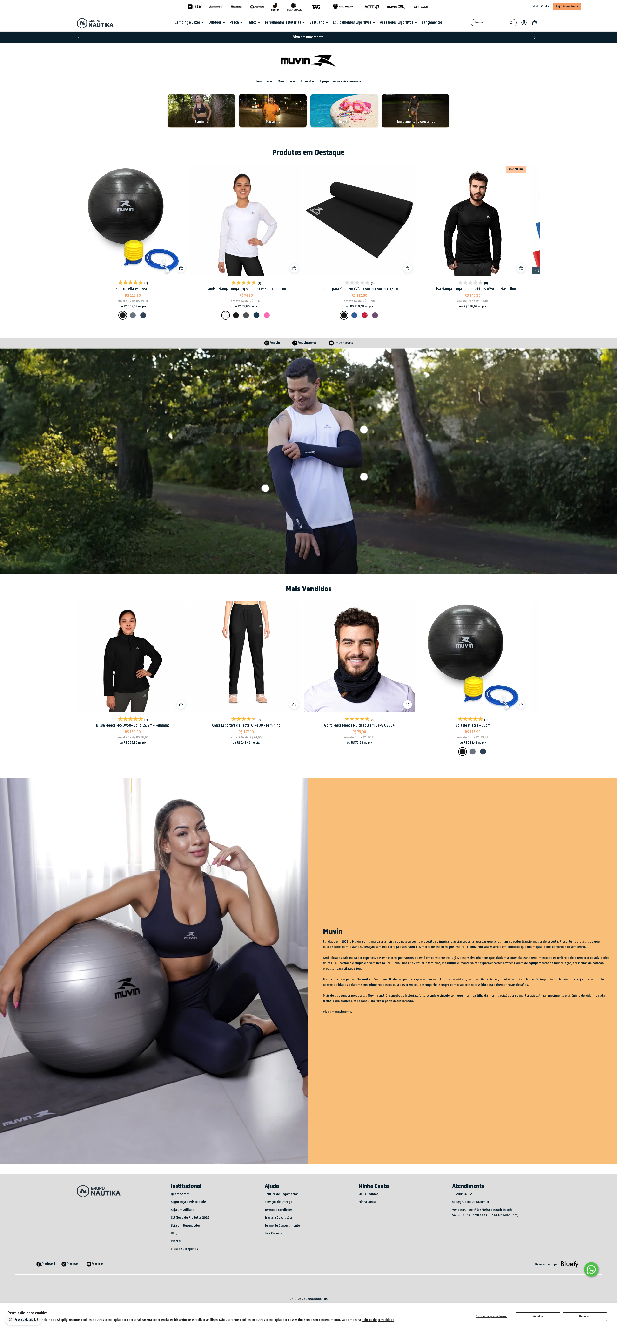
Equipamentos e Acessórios (339, 81)
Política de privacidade (378, 1320)
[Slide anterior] (79, 37)
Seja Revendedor (567, 6)
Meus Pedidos (368, 1194)
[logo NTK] (195, 7)
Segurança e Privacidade (188, 1202)
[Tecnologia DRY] (364, 476)
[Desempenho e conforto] (364, 429)
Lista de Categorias (184, 1249)
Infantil (306, 81)
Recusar (584, 1316)
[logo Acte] (372, 7)
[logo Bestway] (236, 7)
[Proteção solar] (265, 488)
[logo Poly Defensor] (343, 7)
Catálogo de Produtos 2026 (190, 1218)
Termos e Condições (278, 1210)
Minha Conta (540, 6)
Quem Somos (180, 1194)
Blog (174, 1233)
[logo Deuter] (275, 7)
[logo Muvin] (396, 7)
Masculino (285, 81)
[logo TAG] (316, 7)
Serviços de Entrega (278, 1202)
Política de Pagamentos (281, 1194)
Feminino (262, 81)
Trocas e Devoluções (279, 1218)
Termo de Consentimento (282, 1225)
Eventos (176, 1241)
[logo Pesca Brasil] (294, 7)
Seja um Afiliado (182, 1210)
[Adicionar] (294, 268)
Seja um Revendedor (185, 1225)
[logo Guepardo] (215, 7)
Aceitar (538, 1316)
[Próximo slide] (534, 37)
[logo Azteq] (257, 7)
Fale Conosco (273, 1233)
